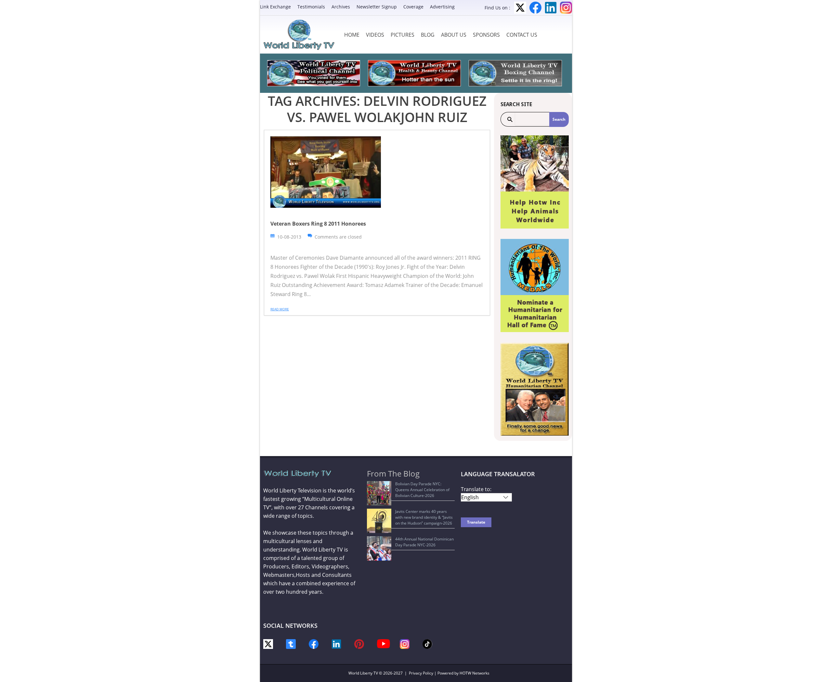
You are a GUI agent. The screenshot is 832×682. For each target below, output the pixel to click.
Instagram (566, 8)
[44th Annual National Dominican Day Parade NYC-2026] (379, 548)
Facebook (535, 8)
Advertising (442, 7)
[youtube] (383, 643)
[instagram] (405, 643)
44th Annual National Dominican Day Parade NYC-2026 (424, 542)
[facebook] (313, 643)
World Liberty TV (363, 673)
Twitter (520, 8)
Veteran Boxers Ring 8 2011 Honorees (318, 223)
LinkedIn (551, 8)
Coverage (413, 7)
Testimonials (311, 7)
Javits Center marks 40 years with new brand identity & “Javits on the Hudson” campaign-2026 (424, 517)
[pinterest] (359, 643)
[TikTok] (427, 643)
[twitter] (268, 643)
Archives (341, 7)
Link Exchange (275, 7)
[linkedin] (336, 643)
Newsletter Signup (377, 7)
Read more (279, 309)
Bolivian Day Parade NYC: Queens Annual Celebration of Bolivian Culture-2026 (422, 489)
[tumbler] (291, 643)
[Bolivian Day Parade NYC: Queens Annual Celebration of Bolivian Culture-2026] (379, 493)
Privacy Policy (421, 673)
